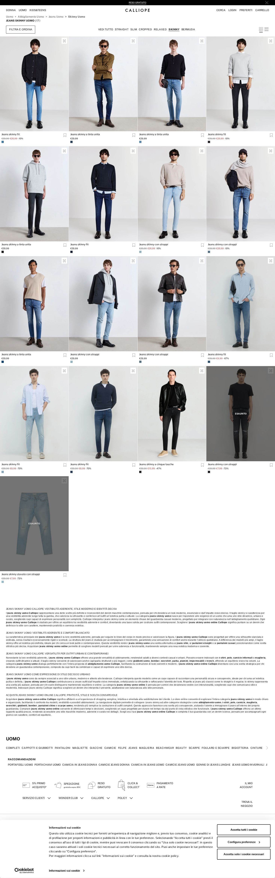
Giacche (96, 747)
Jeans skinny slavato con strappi (20, 574)
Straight (122, 29)
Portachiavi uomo (47, 764)
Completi (13, 747)
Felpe (122, 747)
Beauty (181, 747)
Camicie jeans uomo (180, 764)
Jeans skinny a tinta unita (85, 134)
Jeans (132, 747)
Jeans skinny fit (10, 134)
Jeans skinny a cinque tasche (156, 464)
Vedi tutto (105, 29)
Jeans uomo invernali (248, 764)
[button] (220, 10)
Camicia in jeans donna (79, 764)
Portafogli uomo (20, 764)
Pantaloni (63, 747)
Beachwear (165, 747)
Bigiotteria (240, 747)
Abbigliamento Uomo (31, 16)
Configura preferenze (242, 841)
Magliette (80, 747)
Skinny (174, 29)
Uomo (9, 16)
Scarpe (194, 747)
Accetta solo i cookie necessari (244, 854)
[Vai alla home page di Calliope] (137, 10)
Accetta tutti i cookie (243, 829)
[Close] (267, 2)
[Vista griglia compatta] (266, 29)
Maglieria (146, 747)
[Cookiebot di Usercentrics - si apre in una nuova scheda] (24, 871)
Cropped (145, 29)
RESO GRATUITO (137, 2)
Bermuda (188, 29)
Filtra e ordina (20, 29)
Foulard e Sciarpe (216, 747)
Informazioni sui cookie (64, 870)
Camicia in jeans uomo (147, 764)
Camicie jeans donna (114, 764)
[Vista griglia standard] (261, 29)
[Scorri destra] (267, 748)
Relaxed (160, 29)
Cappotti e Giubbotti (37, 747)
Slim (133, 29)
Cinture (256, 747)
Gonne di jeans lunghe (213, 764)
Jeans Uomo (56, 16)
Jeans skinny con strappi (153, 244)
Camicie (110, 747)
